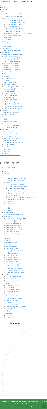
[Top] (44, 406)
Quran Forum (11, 167)
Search (22, 157)
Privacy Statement (17, 407)
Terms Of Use (30, 407)
